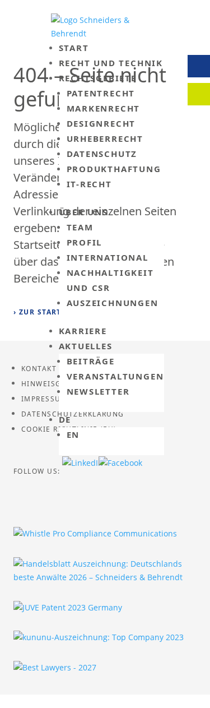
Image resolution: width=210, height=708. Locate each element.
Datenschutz (102, 153)
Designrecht (101, 123)
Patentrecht (101, 93)
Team (80, 227)
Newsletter (98, 391)
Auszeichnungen (112, 302)
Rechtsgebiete (98, 78)
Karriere (83, 330)
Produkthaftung (114, 168)
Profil (84, 242)
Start (74, 47)
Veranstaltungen (115, 376)
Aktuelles (86, 345)
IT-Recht (89, 183)
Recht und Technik (111, 62)
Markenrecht (104, 108)
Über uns (83, 212)
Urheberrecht (105, 138)
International (107, 257)
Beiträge (91, 361)
